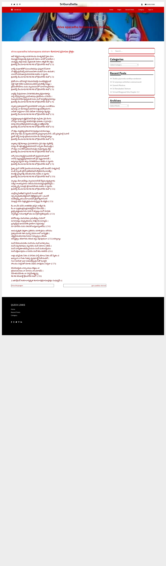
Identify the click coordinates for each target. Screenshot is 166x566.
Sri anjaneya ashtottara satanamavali (127, 82)
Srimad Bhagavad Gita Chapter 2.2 (125, 92)
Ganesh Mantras (118, 85)
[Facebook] (11, 322)
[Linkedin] (21, 322)
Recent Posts (129, 10)
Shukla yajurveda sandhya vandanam (126, 78)
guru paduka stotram (99, 285)
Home (111, 10)
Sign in (150, 10)
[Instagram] (13, 322)
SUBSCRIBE (150, 4)
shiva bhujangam (17, 285)
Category (141, 10)
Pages (119, 10)
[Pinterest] (18, 322)
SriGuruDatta (69, 4)
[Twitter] (16, 322)
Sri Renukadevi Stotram (121, 89)
